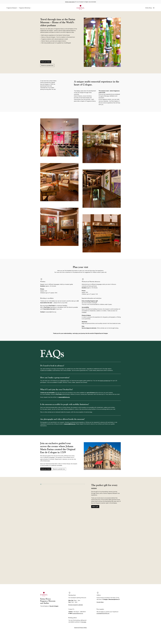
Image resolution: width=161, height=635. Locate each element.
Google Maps (100, 602)
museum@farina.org (64, 397)
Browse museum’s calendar (75, 604)
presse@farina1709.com (103, 613)
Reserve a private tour (47, 65)
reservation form (64, 380)
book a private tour (105, 380)
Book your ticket (45, 61)
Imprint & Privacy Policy (80, 627)
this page (83, 622)
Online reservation (70, 2)
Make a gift (95, 506)
